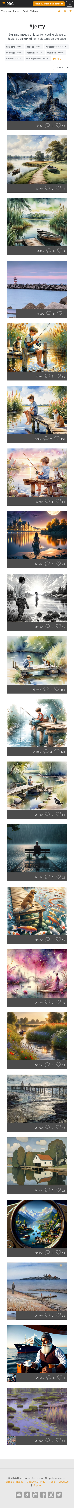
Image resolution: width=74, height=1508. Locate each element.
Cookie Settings (36, 1481)
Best (25, 11)
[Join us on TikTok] (27, 1495)
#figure (13, 58)
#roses (33, 47)
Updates (64, 1481)
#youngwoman (37, 58)
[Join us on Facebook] (43, 1495)
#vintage (13, 53)
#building (13, 47)
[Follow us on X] (59, 1495)
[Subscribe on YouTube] (35, 1495)
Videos (34, 11)
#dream (34, 53)
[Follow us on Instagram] (51, 1495)
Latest (16, 11)
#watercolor (55, 47)
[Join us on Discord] (19, 1495)
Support (38, 1485)
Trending (6, 11)
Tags (52, 1481)
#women (55, 53)
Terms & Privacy (13, 1481)
